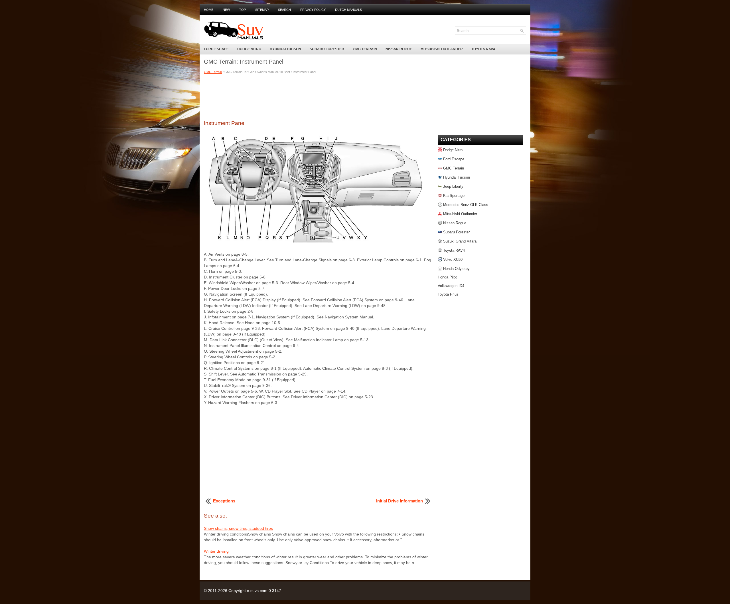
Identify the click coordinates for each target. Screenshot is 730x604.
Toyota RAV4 (483, 49)
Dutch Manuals (348, 9)
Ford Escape (216, 49)
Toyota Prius (448, 294)
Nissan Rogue (399, 49)
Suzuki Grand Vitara (459, 241)
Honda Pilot (447, 277)
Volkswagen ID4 (451, 286)
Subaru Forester (327, 49)
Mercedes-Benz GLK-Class (465, 205)
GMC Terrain (365, 49)
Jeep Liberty (453, 186)
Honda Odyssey (456, 268)
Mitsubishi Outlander (442, 49)
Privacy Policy (313, 9)
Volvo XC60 (453, 259)
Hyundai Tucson (285, 49)
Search (284, 9)
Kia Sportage (454, 195)
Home (208, 9)
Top (242, 9)
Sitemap (262, 9)
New (226, 9)
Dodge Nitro (249, 49)
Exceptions (224, 500)
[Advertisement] (318, 96)
